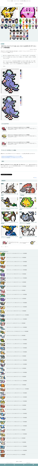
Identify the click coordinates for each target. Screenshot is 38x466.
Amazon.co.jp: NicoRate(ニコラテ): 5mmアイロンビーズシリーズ (12, 157)
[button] (35, 316)
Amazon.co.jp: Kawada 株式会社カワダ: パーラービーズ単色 (11, 156)
